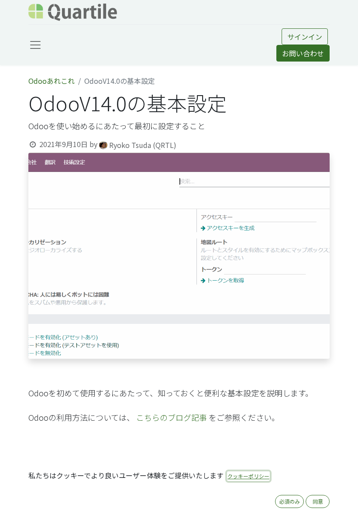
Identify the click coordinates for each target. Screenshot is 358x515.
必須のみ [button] (289, 501)
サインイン (304, 36)
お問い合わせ (303, 53)
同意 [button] (318, 501)
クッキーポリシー (248, 476)
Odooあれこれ (51, 81)
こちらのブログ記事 (171, 417)
